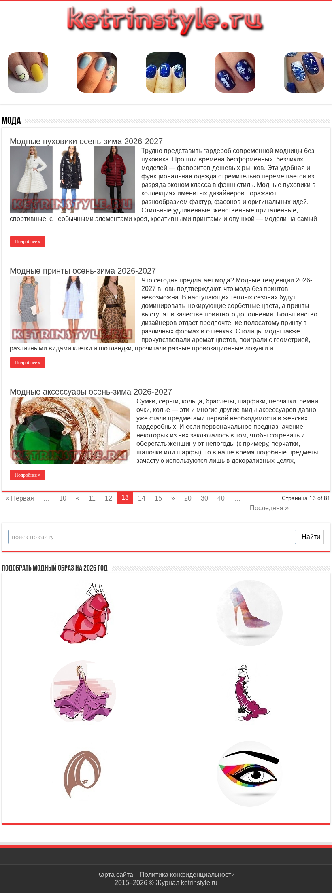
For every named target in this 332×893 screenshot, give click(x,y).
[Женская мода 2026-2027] (166, 20)
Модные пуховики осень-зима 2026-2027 (86, 141)
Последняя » (269, 508)
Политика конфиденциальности (187, 874)
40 (221, 498)
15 (158, 498)
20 (188, 498)
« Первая (20, 498)
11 (92, 498)
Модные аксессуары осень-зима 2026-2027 (91, 391)
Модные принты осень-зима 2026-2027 (83, 270)
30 (204, 498)
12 (108, 498)
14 (141, 498)
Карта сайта (115, 874)
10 (62, 498)
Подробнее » (27, 241)
